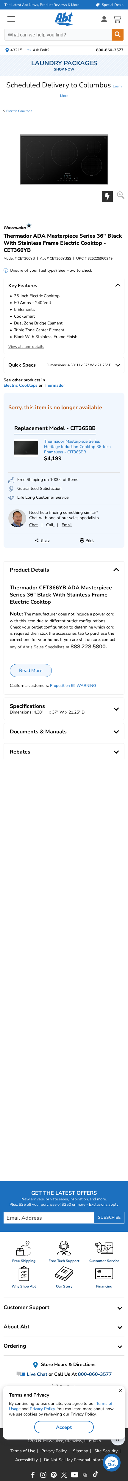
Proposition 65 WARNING (73, 685)
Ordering (15, 1345)
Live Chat (36, 1374)
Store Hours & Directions (68, 1364)
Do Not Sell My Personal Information (78, 1460)
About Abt (16, 1326)
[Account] (104, 19)
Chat (33, 525)
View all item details (26, 346)
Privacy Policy (42, 1409)
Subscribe (109, 1217)
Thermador (54, 385)
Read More (31, 670)
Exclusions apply (103, 1204)
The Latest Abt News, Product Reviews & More (41, 4)
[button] (64, 90)
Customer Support (26, 1307)
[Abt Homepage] (64, 19)
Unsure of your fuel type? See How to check (51, 270)
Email (67, 525)
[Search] (118, 35)
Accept (64, 1427)
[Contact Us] (17, 526)
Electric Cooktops (19, 111)
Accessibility (26, 1460)
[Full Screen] (120, 195)
